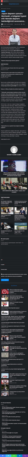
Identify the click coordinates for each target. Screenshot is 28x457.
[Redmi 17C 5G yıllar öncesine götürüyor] (5, 304)
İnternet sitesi (4, 269)
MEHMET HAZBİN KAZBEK (8, 24)
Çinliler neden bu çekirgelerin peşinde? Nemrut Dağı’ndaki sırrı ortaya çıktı (17, 354)
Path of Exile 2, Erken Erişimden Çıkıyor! (10, 308)
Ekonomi (8, 8)
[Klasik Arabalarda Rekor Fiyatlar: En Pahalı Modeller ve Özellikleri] (5, 313)
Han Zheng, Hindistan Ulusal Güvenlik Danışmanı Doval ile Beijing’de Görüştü (12, 342)
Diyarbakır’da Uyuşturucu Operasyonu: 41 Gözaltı (13, 326)
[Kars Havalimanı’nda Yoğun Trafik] (21, 226)
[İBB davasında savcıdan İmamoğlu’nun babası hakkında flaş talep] (5, 348)
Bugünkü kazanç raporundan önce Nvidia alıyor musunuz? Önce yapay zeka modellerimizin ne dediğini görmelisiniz (12, 74)
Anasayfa (4, 8)
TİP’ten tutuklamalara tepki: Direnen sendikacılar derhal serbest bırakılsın (18, 291)
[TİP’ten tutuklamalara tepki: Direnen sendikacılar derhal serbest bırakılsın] (5, 291)
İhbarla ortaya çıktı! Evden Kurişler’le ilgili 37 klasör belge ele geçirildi (17, 337)
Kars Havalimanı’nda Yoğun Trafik (19, 231)
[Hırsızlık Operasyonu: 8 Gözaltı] (7, 226)
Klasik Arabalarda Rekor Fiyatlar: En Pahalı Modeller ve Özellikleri (18, 312)
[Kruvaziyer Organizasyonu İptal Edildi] (5, 381)
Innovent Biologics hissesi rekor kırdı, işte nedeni (12, 68)
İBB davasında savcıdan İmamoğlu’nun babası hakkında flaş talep (18, 348)
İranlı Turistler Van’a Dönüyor (6, 216)
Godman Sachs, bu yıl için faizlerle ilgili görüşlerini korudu (21, 202)
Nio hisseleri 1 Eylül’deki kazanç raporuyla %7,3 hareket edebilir (6, 202)
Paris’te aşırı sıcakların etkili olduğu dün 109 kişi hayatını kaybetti (18, 386)
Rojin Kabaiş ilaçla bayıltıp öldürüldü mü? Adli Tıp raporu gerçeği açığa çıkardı (17, 297)
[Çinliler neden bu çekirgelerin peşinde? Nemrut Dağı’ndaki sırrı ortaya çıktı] (5, 354)
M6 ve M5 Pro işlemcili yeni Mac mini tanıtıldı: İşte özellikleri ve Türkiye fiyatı (18, 375)
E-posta (3, 264)
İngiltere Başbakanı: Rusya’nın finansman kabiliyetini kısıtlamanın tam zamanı (20, 217)
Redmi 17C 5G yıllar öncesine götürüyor (11, 1)
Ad (2, 259)
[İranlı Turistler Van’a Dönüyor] (7, 210)
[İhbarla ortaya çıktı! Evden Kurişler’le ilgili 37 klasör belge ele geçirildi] (5, 337)
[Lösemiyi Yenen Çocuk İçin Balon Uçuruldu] (5, 393)
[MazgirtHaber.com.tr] (14, 4)
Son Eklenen (14, 285)
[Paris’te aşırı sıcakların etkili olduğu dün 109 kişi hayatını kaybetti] (5, 387)
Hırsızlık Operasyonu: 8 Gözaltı (6, 231)
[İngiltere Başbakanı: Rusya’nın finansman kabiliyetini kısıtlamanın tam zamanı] (21, 210)
